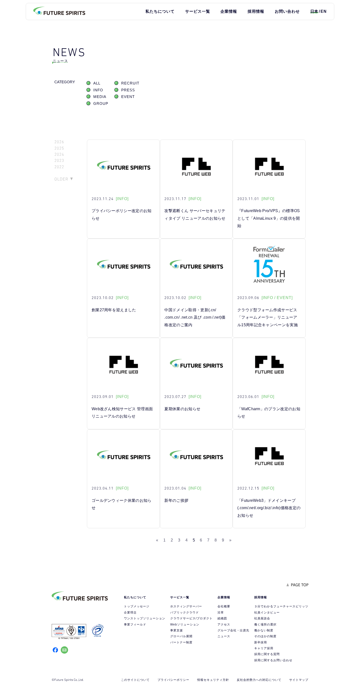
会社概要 (223, 606)
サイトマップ (298, 680)
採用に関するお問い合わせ (273, 660)
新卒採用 (260, 642)
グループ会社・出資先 (233, 630)
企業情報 (228, 11)
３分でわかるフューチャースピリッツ (281, 606)
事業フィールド (135, 624)
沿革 (220, 612)
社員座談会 (262, 618)
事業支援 (176, 630)
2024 (59, 154)
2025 (59, 148)
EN (324, 11)
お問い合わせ (287, 11)
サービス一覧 (197, 11)
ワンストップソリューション (144, 618)
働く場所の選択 (265, 624)
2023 (59, 160)
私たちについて (160, 11)
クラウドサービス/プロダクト (191, 618)
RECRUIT (130, 83)
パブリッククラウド (184, 612)
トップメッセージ (136, 606)
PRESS (128, 90)
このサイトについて (135, 680)
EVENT (128, 97)
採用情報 (256, 11)
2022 (59, 167)
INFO (98, 90)
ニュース (223, 636)
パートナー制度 (181, 642)
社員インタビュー (267, 612)
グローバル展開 (181, 636)
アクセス (223, 624)
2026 (59, 142)
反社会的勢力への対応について (259, 680)
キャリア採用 (263, 648)
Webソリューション (184, 624)
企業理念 (130, 612)
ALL (96, 83)
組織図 (222, 618)
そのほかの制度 (265, 636)
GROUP (100, 104)
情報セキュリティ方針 (213, 680)
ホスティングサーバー (186, 606)
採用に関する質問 (267, 654)
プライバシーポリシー (173, 680)
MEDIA (99, 97)
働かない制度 (263, 630)
